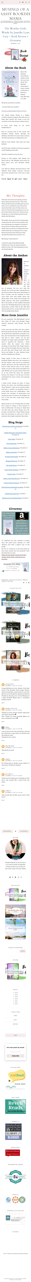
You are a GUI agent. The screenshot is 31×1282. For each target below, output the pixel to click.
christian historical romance (18, 580)
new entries (7, 831)
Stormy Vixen (9, 684)
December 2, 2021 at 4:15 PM (13, 710)
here (9, 179)
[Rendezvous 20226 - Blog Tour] (15, 917)
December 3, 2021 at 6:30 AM (13, 747)
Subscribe (15, 1056)
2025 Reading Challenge (15, 1214)
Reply (3, 703)
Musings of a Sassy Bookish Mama (15, 14)
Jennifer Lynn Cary (7, 581)
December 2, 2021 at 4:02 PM (13, 685)
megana (7, 759)
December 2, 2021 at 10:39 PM (13, 729)
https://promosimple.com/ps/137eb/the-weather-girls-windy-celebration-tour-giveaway (14, 557)
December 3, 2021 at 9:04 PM (13, 775)
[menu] (2, 2)
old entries (23, 831)
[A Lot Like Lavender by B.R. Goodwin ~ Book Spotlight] (15, 903)
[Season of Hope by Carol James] (15, 939)
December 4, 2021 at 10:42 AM (13, 792)
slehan (7, 727)
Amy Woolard (9, 746)
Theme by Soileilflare (15, 1279)
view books (23, 1223)
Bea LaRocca (9, 774)
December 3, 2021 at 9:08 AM (13, 760)
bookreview (5, 580)
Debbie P (8, 791)
